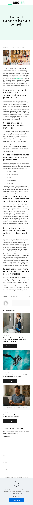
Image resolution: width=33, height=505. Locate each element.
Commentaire (7, 436)
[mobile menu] (30, 2)
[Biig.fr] (16, 2)
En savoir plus (16, 496)
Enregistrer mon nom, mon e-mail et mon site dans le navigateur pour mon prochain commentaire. (16, 478)
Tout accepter (16, 500)
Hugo (11, 47)
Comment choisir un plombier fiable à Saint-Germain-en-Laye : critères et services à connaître (15, 339)
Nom (5, 456)
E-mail (5, 463)
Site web (5, 470)
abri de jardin (18, 78)
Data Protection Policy (18, 493)
